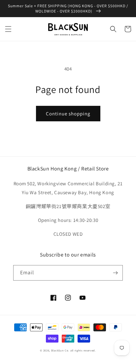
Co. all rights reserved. (80, 350)
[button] (8, 29)
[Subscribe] (115, 273)
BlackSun (57, 350)
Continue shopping (68, 113)
